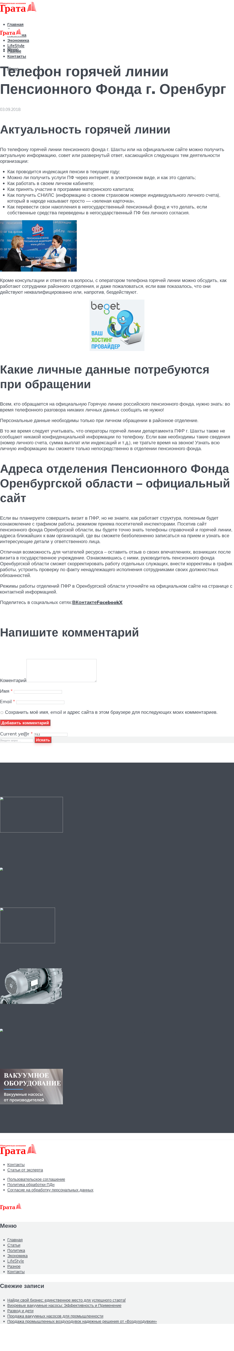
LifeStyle (15, 1261)
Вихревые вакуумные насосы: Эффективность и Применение (64, 1305)
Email (7, 701)
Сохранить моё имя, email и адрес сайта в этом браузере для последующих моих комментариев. (111, 712)
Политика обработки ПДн (30, 1184)
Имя (6, 691)
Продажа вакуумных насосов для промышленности (106, 1017)
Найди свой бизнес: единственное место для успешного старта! (66, 1300)
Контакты (16, 56)
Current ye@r (16, 734)
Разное (13, 1266)
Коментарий (13, 680)
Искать (43, 739)
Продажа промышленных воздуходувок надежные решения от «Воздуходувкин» (103, 1051)
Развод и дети (29, 956)
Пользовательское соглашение (36, 1179)
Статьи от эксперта (25, 1169)
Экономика (18, 40)
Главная (15, 1239)
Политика (16, 1250)
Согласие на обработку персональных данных (50, 1189)
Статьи (13, 1245)
